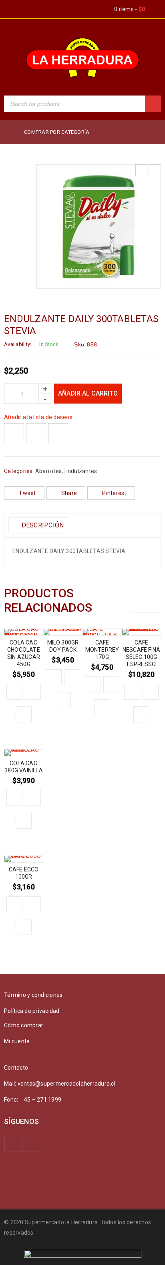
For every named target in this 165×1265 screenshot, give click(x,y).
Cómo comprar (23, 1025)
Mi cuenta (17, 1041)
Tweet (27, 493)
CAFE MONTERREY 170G (102, 649)
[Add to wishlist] (14, 433)
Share (69, 493)
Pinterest (114, 493)
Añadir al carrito (88, 393)
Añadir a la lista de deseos (38, 417)
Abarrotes (48, 471)
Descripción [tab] (42, 525)
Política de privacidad (32, 1011)
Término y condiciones (33, 995)
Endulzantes (80, 471)
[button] (14, 692)
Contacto (16, 1067)
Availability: (17, 344)
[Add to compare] (36, 433)
